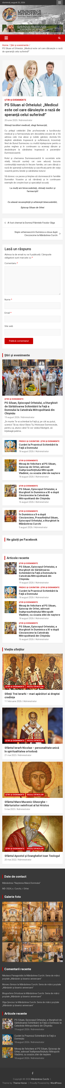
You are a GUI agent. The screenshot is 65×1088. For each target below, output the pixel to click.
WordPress (56, 1083)
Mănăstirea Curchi (40, 1079)
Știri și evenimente (17, 355)
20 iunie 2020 (11, 120)
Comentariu (11, 263)
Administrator (25, 120)
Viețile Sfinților (35, 687)
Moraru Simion (9, 984)
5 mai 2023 (10, 809)
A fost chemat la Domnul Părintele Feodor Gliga (31, 222)
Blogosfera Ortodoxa (12, 993)
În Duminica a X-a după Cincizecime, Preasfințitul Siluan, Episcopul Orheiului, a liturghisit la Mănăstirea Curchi (39, 519)
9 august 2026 (25, 527)
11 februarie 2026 (13, 701)
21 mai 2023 (10, 755)
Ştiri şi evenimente (15, 100)
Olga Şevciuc (8, 1002)
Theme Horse (20, 1083)
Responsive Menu (59, 2)
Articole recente (18, 558)
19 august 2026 (12, 417)
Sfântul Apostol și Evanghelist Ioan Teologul (32, 855)
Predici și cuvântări (29, 441)
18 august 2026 (26, 451)
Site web (9, 326)
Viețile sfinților (14, 649)
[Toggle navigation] (6, 38)
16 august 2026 (26, 502)
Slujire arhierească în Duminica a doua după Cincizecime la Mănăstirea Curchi (36, 234)
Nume (8, 299)
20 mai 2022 (10, 859)
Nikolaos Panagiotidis (13, 975)
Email (8, 313)
